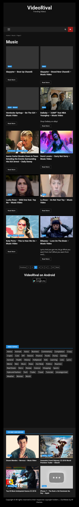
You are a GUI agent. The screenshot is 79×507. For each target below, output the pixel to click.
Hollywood (19, 151)
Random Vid (70, 29)
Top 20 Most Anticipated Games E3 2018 (22, 477)
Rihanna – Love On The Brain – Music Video (56, 226)
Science (37, 368)
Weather (10, 376)
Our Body (39, 364)
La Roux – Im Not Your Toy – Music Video (56, 185)
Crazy (69, 351)
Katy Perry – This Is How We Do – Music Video (22, 226)
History (27, 360)
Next (57, 267)
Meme (9, 364)
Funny (55, 356)
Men (16, 364)
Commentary (11, 151)
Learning (54, 360)
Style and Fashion (14, 372)
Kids (46, 360)
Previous (23, 267)
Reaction (15, 235)
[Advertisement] (39, 18)
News (31, 364)
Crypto (9, 356)
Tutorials (49, 372)
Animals (18, 351)
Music (9, 66)
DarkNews (65, 500)
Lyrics (69, 360)
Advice (9, 351)
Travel (40, 372)
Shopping (47, 368)
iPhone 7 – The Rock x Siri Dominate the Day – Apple (56, 477)
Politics (49, 364)
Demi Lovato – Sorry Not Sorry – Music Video (56, 142)
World (28, 376)
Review (28, 368)
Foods (47, 356)
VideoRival (39, 8)
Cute (17, 356)
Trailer (32, 372)
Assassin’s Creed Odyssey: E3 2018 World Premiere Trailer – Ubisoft (56, 446)
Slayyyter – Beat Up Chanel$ (22, 57)
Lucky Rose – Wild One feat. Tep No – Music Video (22, 185)
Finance (39, 356)
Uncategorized (61, 372)
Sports (56, 368)
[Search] (65, 29)
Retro (21, 368)
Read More (11, 80)
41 (53, 267)
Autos (26, 351)
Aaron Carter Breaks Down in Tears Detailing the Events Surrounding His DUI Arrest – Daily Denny (22, 142)
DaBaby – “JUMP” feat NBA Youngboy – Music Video (56, 98)
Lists (62, 360)
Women (15, 107)
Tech (25, 372)
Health (18, 360)
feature (30, 356)
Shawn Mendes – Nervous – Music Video (22, 446)
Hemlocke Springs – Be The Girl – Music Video (22, 98)
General (10, 360)
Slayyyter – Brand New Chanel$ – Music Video (56, 57)
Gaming (63, 356)
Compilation (59, 351)
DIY (23, 356)
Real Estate (11, 368)
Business (35, 351)
